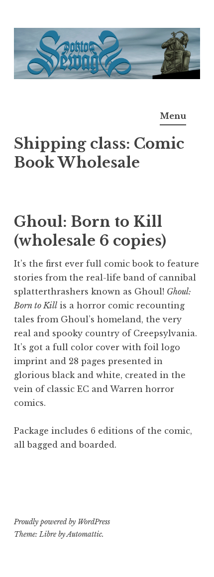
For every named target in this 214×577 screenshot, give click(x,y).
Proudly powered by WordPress (62, 521)
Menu (173, 116)
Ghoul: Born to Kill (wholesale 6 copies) (90, 231)
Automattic (84, 534)
